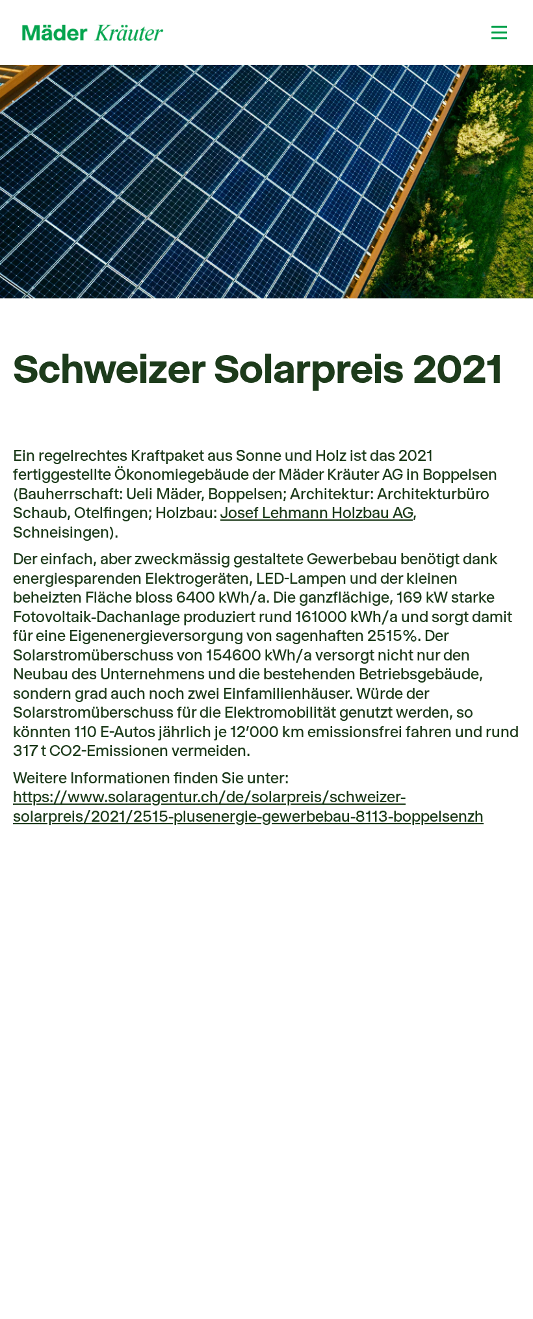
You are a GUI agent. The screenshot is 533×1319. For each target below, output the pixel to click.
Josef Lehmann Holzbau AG (316, 513)
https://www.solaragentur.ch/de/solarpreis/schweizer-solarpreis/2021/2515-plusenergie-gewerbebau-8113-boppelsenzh (248, 807)
